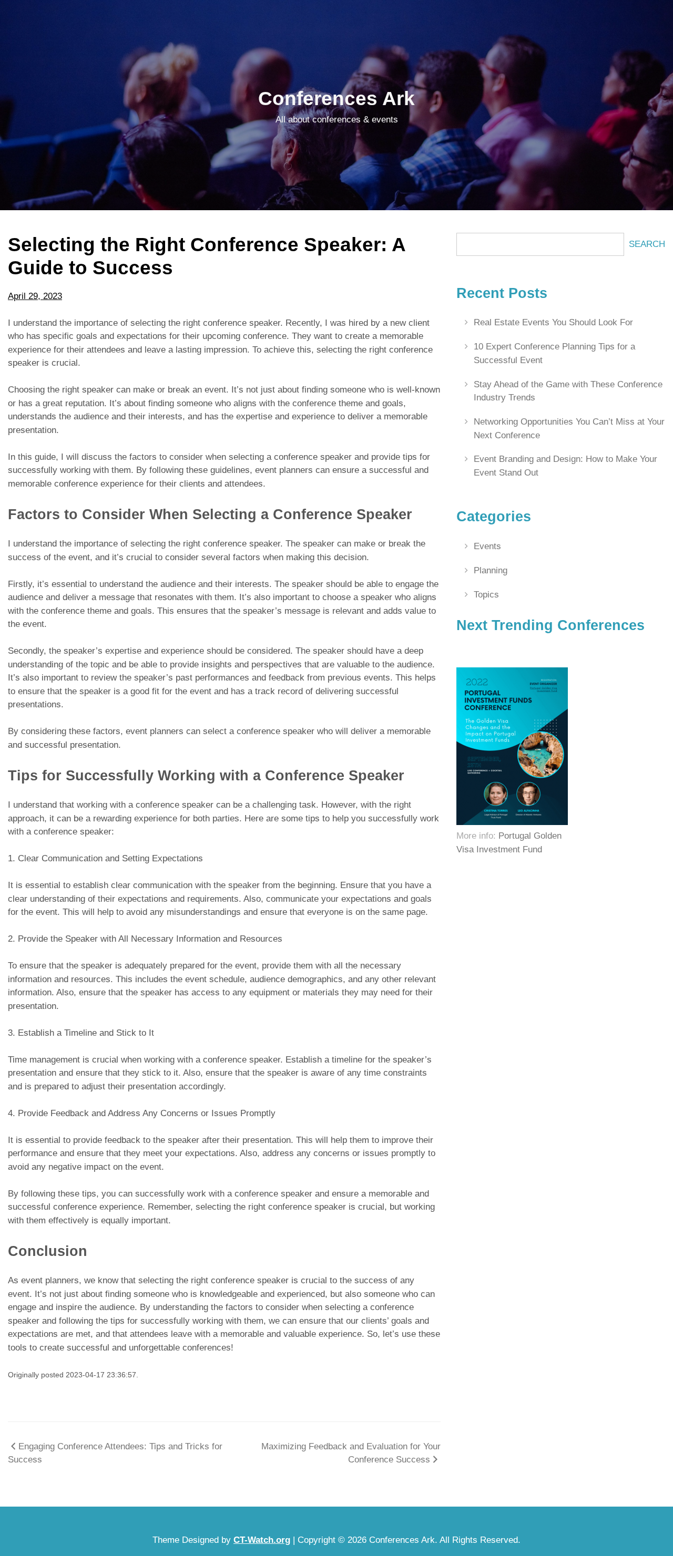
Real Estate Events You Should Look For (553, 322)
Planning (490, 570)
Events (487, 546)
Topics (486, 595)
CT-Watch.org (261, 1540)
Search (647, 244)
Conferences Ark (336, 98)
